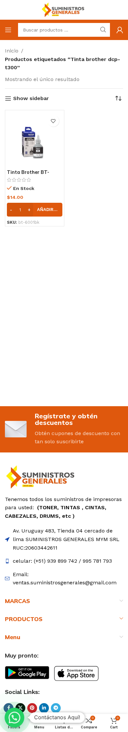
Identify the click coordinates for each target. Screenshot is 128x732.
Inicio (11, 51)
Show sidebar (31, 98)
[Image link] (42, 476)
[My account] (119, 29)
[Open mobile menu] (8, 29)
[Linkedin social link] (44, 708)
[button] (34, 210)
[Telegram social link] (56, 708)
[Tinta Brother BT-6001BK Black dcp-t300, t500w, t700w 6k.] (34, 139)
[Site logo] (64, 9)
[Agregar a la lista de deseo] (53, 121)
